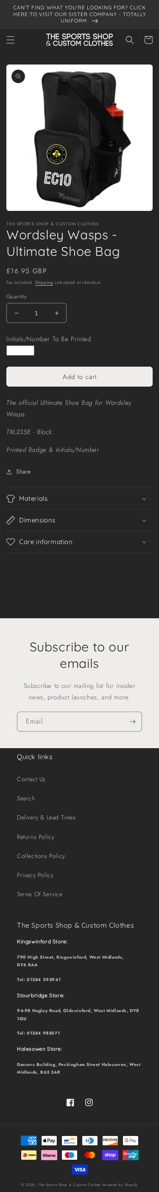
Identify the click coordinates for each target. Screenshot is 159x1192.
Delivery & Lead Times (46, 817)
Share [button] (23, 471)
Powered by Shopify (120, 1184)
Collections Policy (41, 856)
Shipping (44, 282)
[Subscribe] (132, 722)
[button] (10, 40)
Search (26, 798)
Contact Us (31, 779)
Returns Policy (35, 837)
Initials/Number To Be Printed (48, 339)
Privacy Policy (35, 875)
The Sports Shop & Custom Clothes (69, 1184)
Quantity (16, 296)
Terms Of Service (40, 894)
